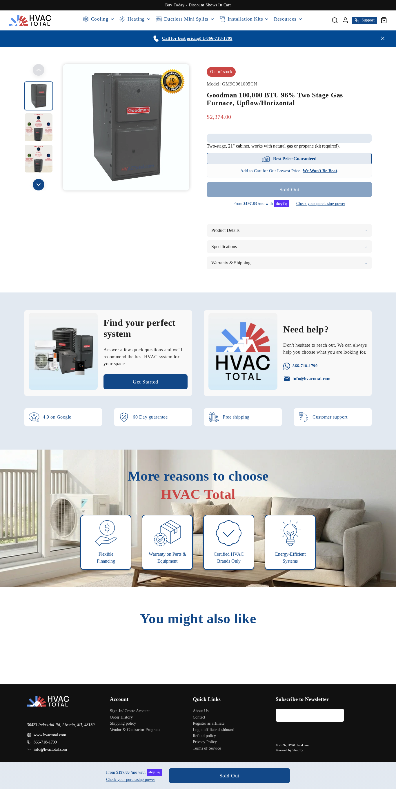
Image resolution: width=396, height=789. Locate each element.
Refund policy (204, 736)
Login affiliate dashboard (213, 730)
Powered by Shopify (289, 750)
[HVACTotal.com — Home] (30, 20)
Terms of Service (207, 748)
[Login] (345, 20)
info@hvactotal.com (50, 749)
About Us (200, 711)
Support (368, 20)
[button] (383, 20)
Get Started (145, 382)
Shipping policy (123, 723)
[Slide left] (38, 70)
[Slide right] (38, 184)
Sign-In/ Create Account (130, 711)
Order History (121, 717)
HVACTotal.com (299, 745)
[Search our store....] (334, 20)
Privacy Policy (205, 742)
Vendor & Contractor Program (135, 730)
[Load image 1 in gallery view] (38, 95)
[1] (38, 127)
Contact (199, 717)
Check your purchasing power (320, 203)
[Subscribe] (337, 715)
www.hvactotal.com (50, 735)
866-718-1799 (45, 742)
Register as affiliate (208, 723)
